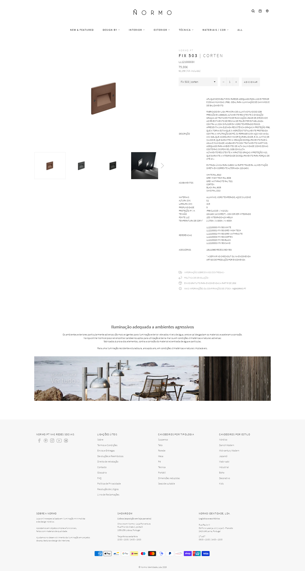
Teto (160, 445)
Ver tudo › (65, 380)
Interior (136, 29)
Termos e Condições (107, 445)
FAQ (99, 478)
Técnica (185, 29)
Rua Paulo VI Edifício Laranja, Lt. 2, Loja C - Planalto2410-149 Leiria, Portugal (216, 527)
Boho (221, 472)
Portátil (162, 472)
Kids (221, 483)
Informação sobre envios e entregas (204, 272)
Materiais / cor (215, 29)
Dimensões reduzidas (169, 478)
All (240, 29)
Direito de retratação (107, 461)
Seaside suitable (166, 483)
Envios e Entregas (106, 450)
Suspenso (163, 439)
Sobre (100, 439)
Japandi (223, 456)
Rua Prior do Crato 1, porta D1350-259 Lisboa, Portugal (130, 528)
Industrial (224, 467)
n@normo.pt (239, 288)
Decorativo (224, 478)
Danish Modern (226, 445)
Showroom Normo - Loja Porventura (133, 523)
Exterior (161, 29)
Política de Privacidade (109, 483)
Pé (159, 461)
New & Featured (82, 29)
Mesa (160, 456)
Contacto (101, 467)
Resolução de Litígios (108, 489)
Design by (110, 29)
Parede (161, 450)
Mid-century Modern (229, 450)
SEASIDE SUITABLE (64, 375)
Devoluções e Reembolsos (110, 456)
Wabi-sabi (224, 461)
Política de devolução (196, 277)
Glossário (102, 472)
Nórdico (223, 439)
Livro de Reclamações (108, 494)
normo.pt (186, 50)
